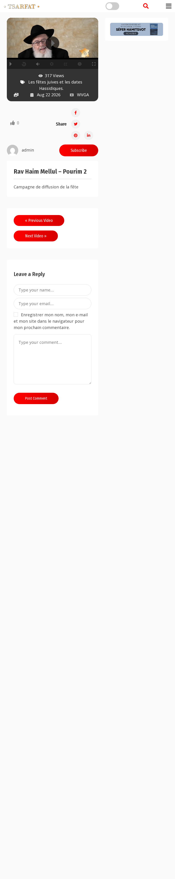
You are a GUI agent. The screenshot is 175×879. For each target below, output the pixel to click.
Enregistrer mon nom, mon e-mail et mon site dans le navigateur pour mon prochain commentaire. (51, 321)
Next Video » (35, 235)
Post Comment (36, 398)
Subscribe (79, 150)
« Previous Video (39, 220)
